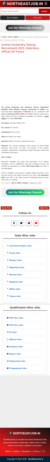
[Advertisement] (25, 79)
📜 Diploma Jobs (14, 339)
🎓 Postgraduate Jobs (17, 368)
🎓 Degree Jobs (14, 354)
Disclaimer (26, 451)
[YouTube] (36, 223)
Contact (16, 451)
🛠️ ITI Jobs (12, 332)
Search (44, 11)
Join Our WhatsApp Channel (25, 27)
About (7, 451)
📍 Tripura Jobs (14, 296)
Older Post (44, 208)
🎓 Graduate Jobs (15, 347)
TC (43, 451)
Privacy (36, 451)
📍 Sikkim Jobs (13, 289)
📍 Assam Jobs (13, 253)
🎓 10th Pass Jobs (15, 318)
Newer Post (6, 208)
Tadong (25, 183)
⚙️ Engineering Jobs (16, 361)
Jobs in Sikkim (13, 37)
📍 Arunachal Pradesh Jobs (19, 246)
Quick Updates (12, 18)
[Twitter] (21, 223)
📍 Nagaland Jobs (15, 282)
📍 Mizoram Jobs (14, 274)
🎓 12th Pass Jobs (15, 325)
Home (4, 37)
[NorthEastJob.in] (25, 433)
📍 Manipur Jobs (14, 260)
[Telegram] (28, 223)
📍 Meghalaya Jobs (15, 267)
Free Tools (37, 18)
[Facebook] (14, 223)
